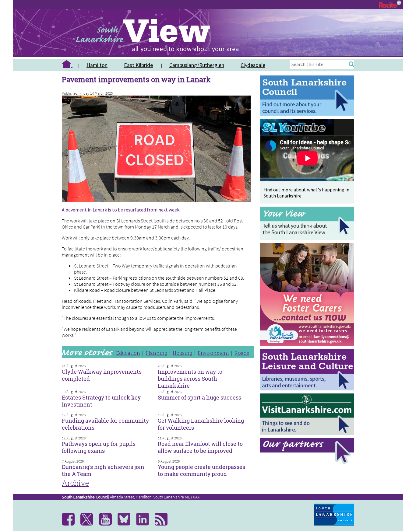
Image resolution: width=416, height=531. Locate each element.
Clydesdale (253, 65)
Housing (182, 353)
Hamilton (97, 65)
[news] (163, 524)
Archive (75, 483)
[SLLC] (308, 388)
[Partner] (308, 462)
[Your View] (308, 238)
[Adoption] (308, 347)
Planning (156, 353)
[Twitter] (89, 524)
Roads (241, 353)
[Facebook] (70, 524)
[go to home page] (69, 65)
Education (128, 353)
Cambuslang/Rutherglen (196, 65)
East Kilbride (138, 65)
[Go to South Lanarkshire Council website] (308, 114)
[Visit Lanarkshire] (308, 433)
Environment (213, 353)
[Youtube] (107, 524)
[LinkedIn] (144, 524)
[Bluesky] (126, 524)
